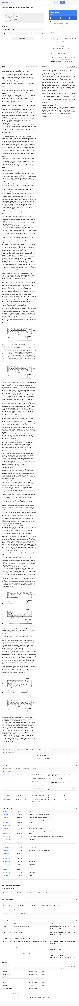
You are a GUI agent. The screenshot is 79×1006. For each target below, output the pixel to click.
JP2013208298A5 (6, 825)
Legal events (69, 57)
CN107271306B (6, 781)
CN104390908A (6, 778)
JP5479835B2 (6, 831)
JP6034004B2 (6, 822)
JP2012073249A (6, 905)
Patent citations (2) (56, 57)
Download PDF (55, 18)
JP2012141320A (6, 817)
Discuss (70, 61)
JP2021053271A (6, 872)
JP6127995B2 (6, 774)
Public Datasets (38, 1003)
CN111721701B (6, 795)
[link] (5, 971)
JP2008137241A (6, 861)
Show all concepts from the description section (13, 993)
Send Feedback (28, 1003)
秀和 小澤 (56, 23)
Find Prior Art (65, 18)
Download (67, 966)
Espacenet (58, 61)
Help (57, 1003)
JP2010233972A (6, 864)
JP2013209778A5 (6, 858)
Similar (72, 18)
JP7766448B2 (6, 875)
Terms (45, 1003)
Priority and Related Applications (62, 59)
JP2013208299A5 (6, 869)
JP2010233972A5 (6, 867)
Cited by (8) (63, 57)
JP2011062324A (6, 839)
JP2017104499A (6, 844)
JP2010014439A (6, 895)
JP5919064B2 (6, 850)
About (22, 1003)
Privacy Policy (51, 1003)
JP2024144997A (6, 880)
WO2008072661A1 (7, 842)
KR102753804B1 (6, 799)
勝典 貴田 (66, 23)
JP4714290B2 (6, 847)
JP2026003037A (6, 833)
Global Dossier (65, 61)
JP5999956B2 (6, 856)
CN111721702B (6, 788)
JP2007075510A (6, 836)
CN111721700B (6, 791)
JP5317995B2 (6, 758)
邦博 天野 (61, 23)
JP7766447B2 (6, 878)
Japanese (60, 21)
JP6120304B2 (6, 820)
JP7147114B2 (6, 785)
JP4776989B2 (6, 755)
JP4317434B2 (6, 828)
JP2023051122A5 (6, 853)
